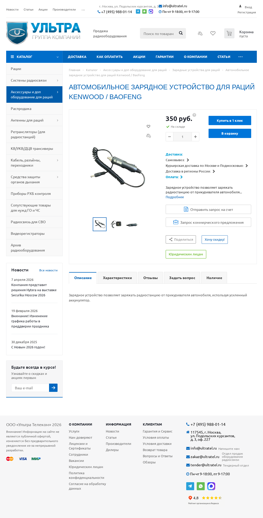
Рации (16, 68)
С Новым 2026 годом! (28, 347)
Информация (118, 424)
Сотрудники (78, 454)
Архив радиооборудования (28, 247)
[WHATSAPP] (201, 486)
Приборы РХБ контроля (31, 193)
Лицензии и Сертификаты (80, 445)
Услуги (74, 431)
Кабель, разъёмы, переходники (25, 162)
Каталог (24, 56)
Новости (112, 431)
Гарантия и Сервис (157, 431)
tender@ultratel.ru (205, 465)
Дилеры (112, 449)
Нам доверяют (80, 437)
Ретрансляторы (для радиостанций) (28, 134)
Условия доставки (157, 443)
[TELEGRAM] (190, 486)
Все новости (48, 270)
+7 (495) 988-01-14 (116, 12)
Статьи (224, 56)
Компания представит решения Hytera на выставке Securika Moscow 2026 (34, 289)
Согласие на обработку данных (87, 485)
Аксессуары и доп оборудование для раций (32, 94)
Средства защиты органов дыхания (25, 179)
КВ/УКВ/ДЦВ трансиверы (32, 148)
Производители (118, 443)
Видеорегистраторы (28, 233)
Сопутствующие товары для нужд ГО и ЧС (31, 207)
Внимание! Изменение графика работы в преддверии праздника (30, 321)
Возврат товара (155, 449)
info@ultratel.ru (174, 6)
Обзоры (149, 462)
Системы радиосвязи (28, 80)
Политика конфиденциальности (86, 475)
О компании (195, 56)
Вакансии (76, 460)
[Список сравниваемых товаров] (200, 35)
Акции (139, 56)
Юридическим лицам (86, 466)
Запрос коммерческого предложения (212, 222)
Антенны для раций (27, 120)
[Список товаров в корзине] (239, 37)
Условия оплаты (156, 437)
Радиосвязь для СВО (28, 221)
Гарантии (165, 56)
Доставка (77, 56)
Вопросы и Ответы (158, 456)
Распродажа (21, 108)
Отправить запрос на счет (211, 209)
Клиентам (152, 424)
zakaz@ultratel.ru (204, 457)
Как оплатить (110, 56)
